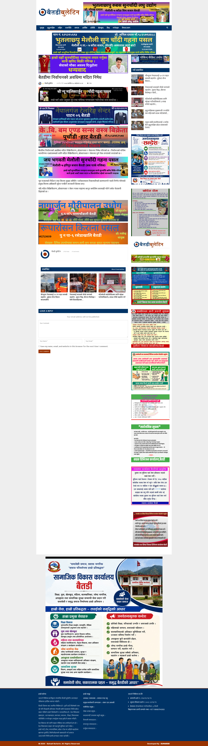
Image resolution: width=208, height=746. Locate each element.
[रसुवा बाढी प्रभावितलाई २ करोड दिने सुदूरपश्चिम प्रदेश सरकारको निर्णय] (137, 125)
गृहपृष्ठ (42, 28)
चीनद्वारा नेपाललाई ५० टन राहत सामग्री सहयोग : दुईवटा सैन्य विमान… (157, 78)
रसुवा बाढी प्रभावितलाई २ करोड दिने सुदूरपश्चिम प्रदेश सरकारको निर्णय (156, 125)
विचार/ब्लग (126, 28)
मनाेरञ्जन (116, 28)
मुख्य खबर (73, 291)
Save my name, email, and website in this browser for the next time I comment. (74, 346)
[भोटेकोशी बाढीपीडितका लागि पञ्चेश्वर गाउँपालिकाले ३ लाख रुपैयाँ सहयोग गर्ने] (112, 282)
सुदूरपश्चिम (51, 28)
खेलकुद (101, 28)
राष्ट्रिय (60, 28)
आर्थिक (84, 28)
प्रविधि (92, 28)
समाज (77, 28)
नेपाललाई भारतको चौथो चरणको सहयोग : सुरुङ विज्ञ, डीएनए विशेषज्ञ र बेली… (157, 90)
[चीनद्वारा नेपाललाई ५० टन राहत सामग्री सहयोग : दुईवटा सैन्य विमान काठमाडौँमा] (54, 282)
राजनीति (68, 28)
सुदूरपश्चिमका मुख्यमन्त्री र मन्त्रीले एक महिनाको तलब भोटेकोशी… (157, 112)
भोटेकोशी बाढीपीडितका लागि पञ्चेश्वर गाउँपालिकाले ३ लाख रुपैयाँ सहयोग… (156, 101)
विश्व (108, 28)
